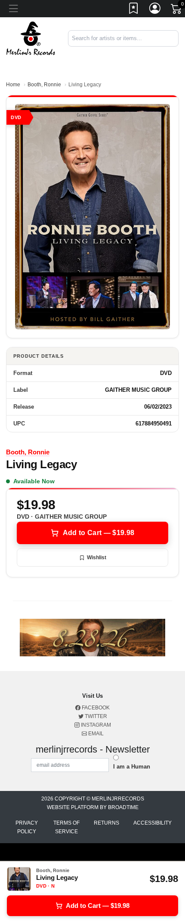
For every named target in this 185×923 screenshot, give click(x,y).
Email (95, 734)
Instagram (95, 725)
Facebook (95, 708)
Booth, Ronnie (44, 85)
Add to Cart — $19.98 (98, 532)
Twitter (95, 716)
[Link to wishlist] (134, 9)
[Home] (30, 38)
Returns (106, 823)
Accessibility (152, 823)
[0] (177, 10)
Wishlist (96, 557)
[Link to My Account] (155, 9)
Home (13, 85)
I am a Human (131, 766)
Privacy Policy (26, 827)
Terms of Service (66, 827)
